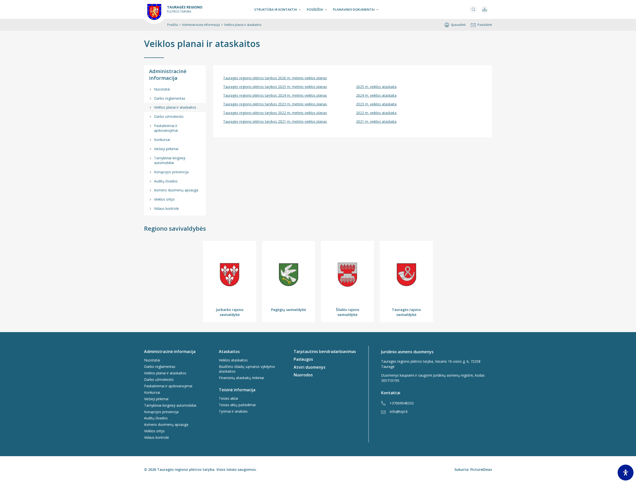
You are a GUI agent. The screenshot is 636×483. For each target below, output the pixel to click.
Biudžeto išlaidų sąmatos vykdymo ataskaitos (247, 369)
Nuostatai (162, 89)
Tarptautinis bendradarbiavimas (325, 351)
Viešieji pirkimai (166, 148)
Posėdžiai (315, 9)
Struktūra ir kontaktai (275, 9)
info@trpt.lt (399, 411)
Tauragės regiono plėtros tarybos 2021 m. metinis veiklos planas (275, 121)
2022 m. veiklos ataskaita (376, 112)
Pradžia (172, 25)
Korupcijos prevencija (171, 172)
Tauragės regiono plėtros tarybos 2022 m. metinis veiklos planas (275, 112)
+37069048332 (402, 403)
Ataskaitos (229, 351)
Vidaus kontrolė (166, 208)
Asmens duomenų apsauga (176, 190)
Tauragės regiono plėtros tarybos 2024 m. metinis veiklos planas (275, 95)
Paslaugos (303, 359)
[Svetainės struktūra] (484, 9)
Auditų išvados (166, 181)
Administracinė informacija (201, 25)
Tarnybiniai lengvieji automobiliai (169, 160)
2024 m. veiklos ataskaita (376, 95)
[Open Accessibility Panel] (626, 473)
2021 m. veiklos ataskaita (376, 121)
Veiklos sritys (164, 199)
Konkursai (162, 139)
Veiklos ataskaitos (233, 360)
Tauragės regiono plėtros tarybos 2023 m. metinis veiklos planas (275, 104)
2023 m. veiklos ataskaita (376, 104)
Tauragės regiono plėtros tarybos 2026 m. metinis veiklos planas (275, 78)
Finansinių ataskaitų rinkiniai (241, 377)
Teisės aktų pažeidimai (237, 404)
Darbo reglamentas (169, 98)
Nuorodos (303, 375)
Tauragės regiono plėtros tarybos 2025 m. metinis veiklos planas (275, 86)
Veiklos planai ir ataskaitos (175, 107)
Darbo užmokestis (169, 116)
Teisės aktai (228, 398)
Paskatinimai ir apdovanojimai (166, 128)
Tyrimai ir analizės (233, 411)
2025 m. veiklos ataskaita (376, 86)
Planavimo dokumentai (354, 9)
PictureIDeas (481, 469)
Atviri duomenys (309, 367)
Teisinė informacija (237, 390)
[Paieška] (473, 9)
